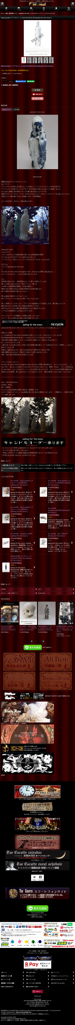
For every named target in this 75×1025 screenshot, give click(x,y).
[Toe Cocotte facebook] (41, 877)
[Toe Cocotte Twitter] (34, 877)
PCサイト (38, 991)
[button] (2, 4)
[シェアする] (4, 81)
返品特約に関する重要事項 (10, 85)
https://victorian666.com (23, 1012)
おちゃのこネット (34, 1023)
